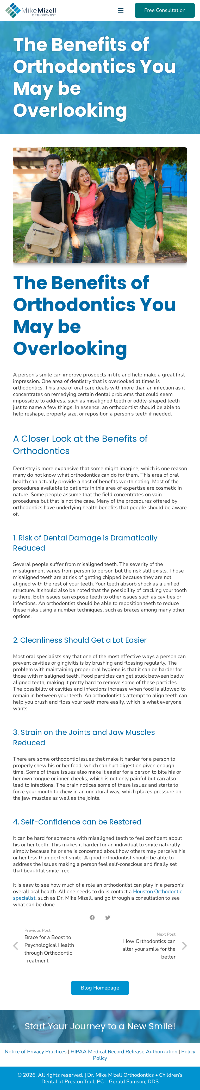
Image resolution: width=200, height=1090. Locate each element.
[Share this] (92, 917)
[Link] (30, 10)
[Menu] (121, 10)
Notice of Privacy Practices (36, 1051)
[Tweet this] (108, 917)
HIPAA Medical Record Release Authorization (124, 1051)
